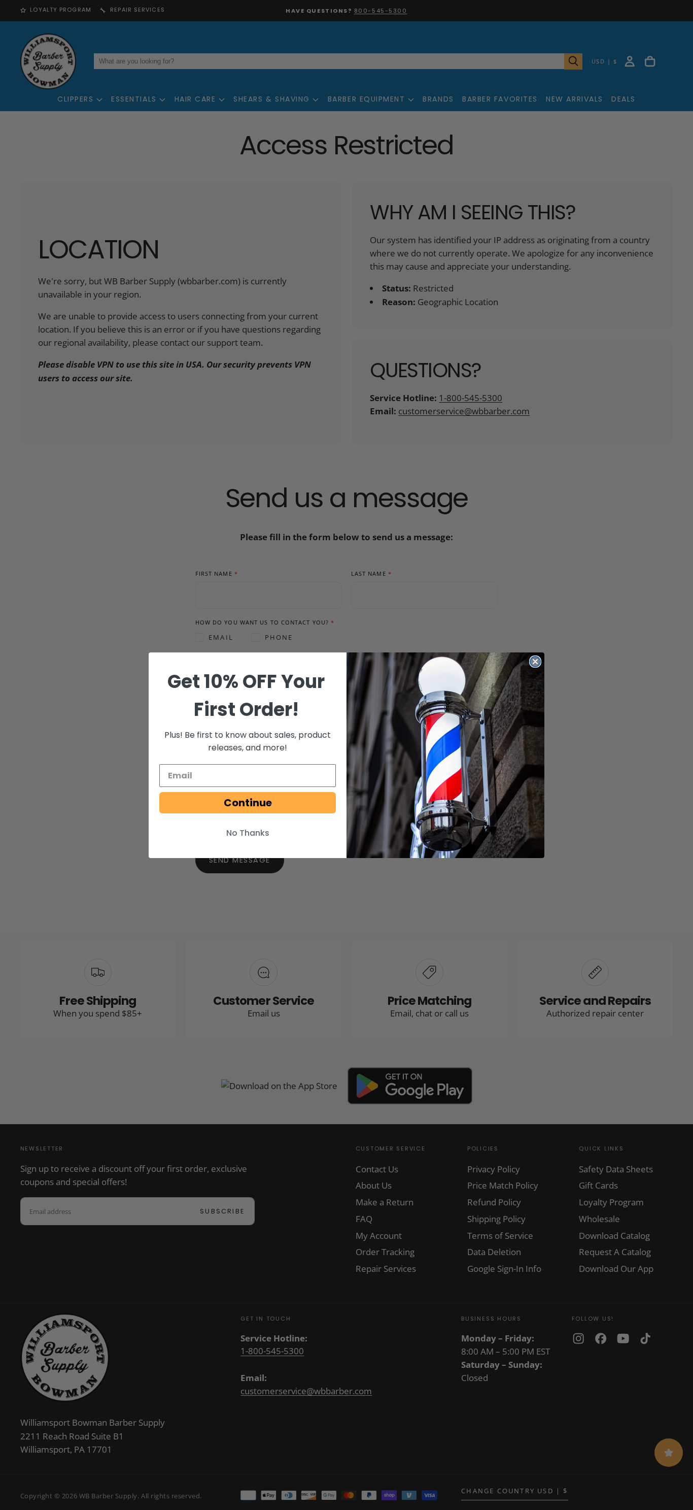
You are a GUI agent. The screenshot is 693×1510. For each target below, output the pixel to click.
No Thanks (247, 833)
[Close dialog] (535, 661)
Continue (248, 803)
